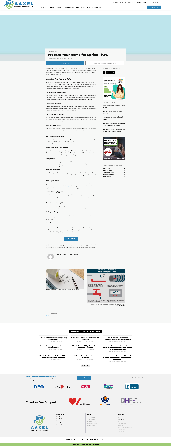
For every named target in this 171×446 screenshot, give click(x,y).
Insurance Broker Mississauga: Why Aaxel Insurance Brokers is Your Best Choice (113, 117)
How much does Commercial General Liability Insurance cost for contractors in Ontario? (117, 357)
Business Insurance (50, 341)
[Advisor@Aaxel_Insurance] (49, 58)
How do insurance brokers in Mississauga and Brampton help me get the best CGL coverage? (117, 347)
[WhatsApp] (160, 2)
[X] (107, 72)
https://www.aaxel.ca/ (59, 256)
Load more (85, 365)
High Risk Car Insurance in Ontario (112, 111)
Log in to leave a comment (52, 315)
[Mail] (156, 2)
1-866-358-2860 (92, 444)
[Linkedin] (154, 2)
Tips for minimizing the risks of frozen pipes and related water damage (108, 304)
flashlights (68, 186)
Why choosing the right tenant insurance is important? (63, 289)
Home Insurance (52, 51)
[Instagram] (152, 2)
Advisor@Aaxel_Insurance (58, 58)
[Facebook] (150, 2)
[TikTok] (158, 2)
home (64, 225)
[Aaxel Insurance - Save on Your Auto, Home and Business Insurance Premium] (20, 4)
